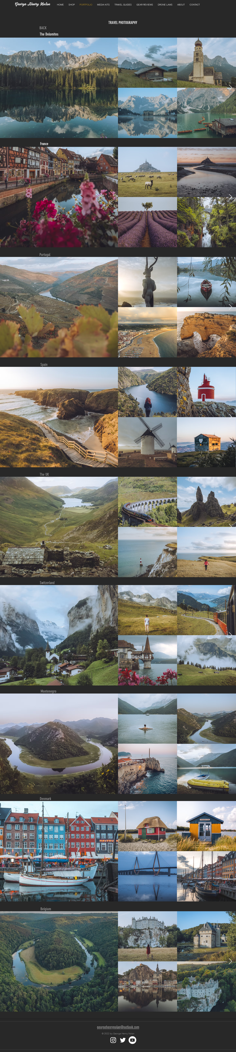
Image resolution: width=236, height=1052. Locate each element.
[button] (71, 4)
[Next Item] (230, 88)
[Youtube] (132, 1040)
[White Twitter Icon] (123, 1040)
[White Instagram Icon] (113, 1040)
